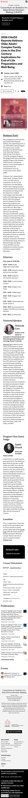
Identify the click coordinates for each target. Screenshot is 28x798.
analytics (5, 581)
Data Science (6, 576)
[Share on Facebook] (15, 91)
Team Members (17, 745)
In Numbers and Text (5, 760)
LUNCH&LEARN (16, 590)
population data (14, 592)
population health (6, 594)
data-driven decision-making (9, 587)
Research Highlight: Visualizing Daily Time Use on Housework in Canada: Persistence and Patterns (11, 645)
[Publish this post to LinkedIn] (18, 91)
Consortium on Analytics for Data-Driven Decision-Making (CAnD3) (14, 9)
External (10, 590)
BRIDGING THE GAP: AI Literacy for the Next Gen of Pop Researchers (12, 675)
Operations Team (18, 743)
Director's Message (5, 743)
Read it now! (6, 23)
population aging (6, 592)
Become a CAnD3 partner (7, 748)
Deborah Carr (7, 344)
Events (2, 765)
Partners (3, 746)
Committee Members (19, 741)
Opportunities (4, 751)
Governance (4, 749)
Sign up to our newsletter (14, 731)
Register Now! (10, 135)
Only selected (14, 796)
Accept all (4, 796)
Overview (3, 757)
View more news (7, 659)
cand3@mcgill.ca (15, 568)
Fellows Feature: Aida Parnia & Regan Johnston (10, 637)
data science (18, 587)
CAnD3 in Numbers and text (7, 745)
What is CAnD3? (4, 741)
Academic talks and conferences (16, 576)
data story (5, 590)
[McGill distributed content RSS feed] (26, 660)
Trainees (16, 746)
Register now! (7, 540)
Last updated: (6, 598)
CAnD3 (9, 581)
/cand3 (10, 601)
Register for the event (13, 553)
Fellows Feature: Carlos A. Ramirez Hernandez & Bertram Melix (12, 653)
